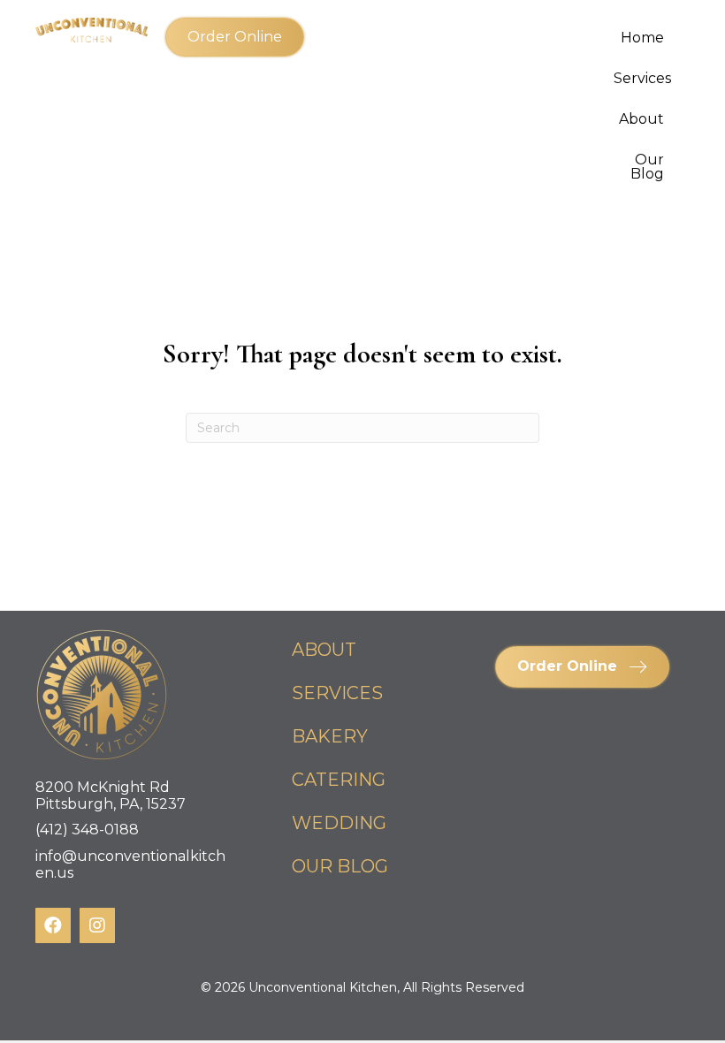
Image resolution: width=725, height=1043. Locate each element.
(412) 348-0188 (87, 829)
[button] (234, 37)
